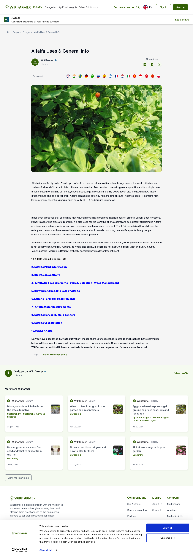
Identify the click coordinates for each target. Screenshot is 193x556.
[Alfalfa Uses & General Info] (68, 76)
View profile (181, 373)
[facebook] (152, 64)
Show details (46, 550)
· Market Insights (160, 417)
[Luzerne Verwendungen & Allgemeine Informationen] (86, 76)
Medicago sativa (58, 354)
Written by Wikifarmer (28, 371)
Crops (16, 32)
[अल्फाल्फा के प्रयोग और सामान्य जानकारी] (74, 76)
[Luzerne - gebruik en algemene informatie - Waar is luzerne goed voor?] (122, 76)
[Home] (8, 32)
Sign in (163, 7)
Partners (131, 516)
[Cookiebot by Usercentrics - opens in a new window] (19, 550)
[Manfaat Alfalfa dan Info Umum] (140, 76)
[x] (159, 64)
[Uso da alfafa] (80, 76)
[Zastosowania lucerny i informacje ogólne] (158, 76)
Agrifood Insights (67, 7)
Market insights (175, 516)
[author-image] (8, 373)
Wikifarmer (47, 60)
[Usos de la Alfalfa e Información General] (104, 76)
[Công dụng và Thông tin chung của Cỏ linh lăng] (134, 76)
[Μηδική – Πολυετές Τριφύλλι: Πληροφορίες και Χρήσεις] (110, 76)
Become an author (124, 7)
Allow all (167, 528)
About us (157, 504)
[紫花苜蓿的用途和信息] (152, 76)
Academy (172, 510)
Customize (166, 537)
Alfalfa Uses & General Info (46, 32)
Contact (156, 510)
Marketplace (173, 504)
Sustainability (14, 414)
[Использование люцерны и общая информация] (98, 76)
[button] (147, 7)
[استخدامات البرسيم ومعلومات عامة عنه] (92, 76)
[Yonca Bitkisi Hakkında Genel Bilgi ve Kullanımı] (146, 76)
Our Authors (134, 504)
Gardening (75, 414)
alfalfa (46, 354)
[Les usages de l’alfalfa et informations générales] (116, 76)
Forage (26, 32)
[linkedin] (144, 64)
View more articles (18, 477)
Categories (51, 7)
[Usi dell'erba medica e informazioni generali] (128, 76)
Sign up (180, 7)
